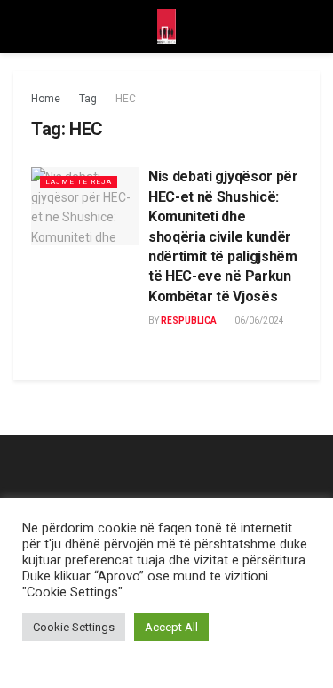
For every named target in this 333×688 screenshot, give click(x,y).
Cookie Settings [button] (74, 627)
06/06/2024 (258, 320)
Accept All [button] (171, 627)
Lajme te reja (78, 182)
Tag (88, 98)
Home (45, 98)
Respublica (189, 320)
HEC (125, 98)
